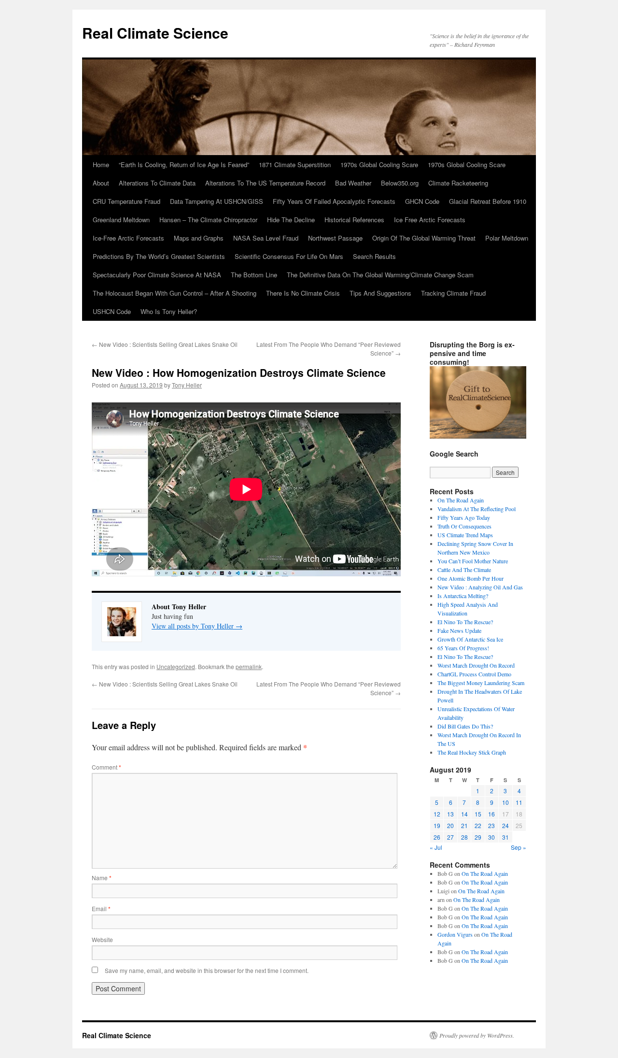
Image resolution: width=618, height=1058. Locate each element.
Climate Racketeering (458, 182)
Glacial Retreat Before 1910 (487, 201)
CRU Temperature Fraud (126, 201)
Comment (106, 767)
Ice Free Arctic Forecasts (429, 219)
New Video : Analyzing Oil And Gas (480, 587)
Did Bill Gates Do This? (465, 726)
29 (478, 837)
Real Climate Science (155, 32)
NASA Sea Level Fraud (265, 238)
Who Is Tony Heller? (168, 311)
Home (101, 164)
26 (437, 837)
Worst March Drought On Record (476, 665)
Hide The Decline (291, 219)
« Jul (436, 847)
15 (478, 814)
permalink (249, 666)
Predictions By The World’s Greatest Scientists (159, 256)
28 (464, 837)
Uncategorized (175, 666)
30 (491, 837)
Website (102, 939)
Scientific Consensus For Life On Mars (289, 256)
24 (505, 825)
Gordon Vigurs (455, 934)
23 (491, 825)
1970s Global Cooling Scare (379, 164)
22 (478, 825)
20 (450, 825)
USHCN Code (112, 311)
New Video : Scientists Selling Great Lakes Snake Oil (165, 344)
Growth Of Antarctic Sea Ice (470, 639)
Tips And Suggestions (380, 293)
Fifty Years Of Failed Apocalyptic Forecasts (334, 201)
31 (505, 837)
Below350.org (400, 182)
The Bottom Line (254, 274)
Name (102, 877)
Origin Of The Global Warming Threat (424, 238)
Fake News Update (459, 630)
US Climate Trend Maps (465, 535)
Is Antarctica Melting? (462, 596)
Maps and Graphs (199, 238)
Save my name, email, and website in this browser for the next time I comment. (207, 970)
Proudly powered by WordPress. (476, 1035)
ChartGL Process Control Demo (474, 674)
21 (464, 825)
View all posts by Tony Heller (197, 625)
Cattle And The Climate (464, 569)
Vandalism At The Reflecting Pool (476, 509)
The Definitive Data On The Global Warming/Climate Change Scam (380, 274)
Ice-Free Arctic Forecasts (128, 238)
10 (505, 802)
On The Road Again (460, 500)
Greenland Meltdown (121, 219)
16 (491, 814)
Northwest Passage (335, 238)
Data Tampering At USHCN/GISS (216, 201)
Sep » (518, 847)
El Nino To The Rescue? (465, 622)
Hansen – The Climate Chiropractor (208, 219)
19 (437, 825)
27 (450, 837)
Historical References (354, 219)
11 (519, 802)
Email (101, 908)
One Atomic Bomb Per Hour (470, 578)
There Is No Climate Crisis (303, 293)
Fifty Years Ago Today (463, 517)
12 (437, 814)
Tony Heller (187, 385)
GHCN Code (422, 201)
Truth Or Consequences (464, 526)
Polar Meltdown (506, 238)
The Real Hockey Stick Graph (471, 752)
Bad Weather (353, 182)
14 (464, 814)
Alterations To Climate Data (157, 182)
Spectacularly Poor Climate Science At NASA (157, 274)
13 (450, 814)
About (101, 182)
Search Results (374, 256)
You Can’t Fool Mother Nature (472, 561)
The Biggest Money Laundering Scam (480, 682)
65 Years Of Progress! (463, 648)
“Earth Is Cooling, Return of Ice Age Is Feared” (184, 164)
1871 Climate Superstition (295, 164)
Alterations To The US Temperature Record (265, 182)
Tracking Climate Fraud (453, 293)
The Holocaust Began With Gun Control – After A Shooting (174, 293)
